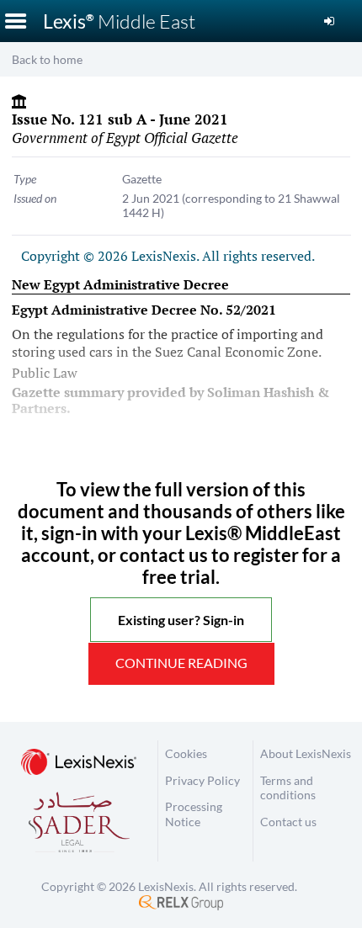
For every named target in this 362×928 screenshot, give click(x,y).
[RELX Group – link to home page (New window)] (181, 901)
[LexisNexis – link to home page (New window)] (79, 763)
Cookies (186, 753)
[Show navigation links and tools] (15, 21)
